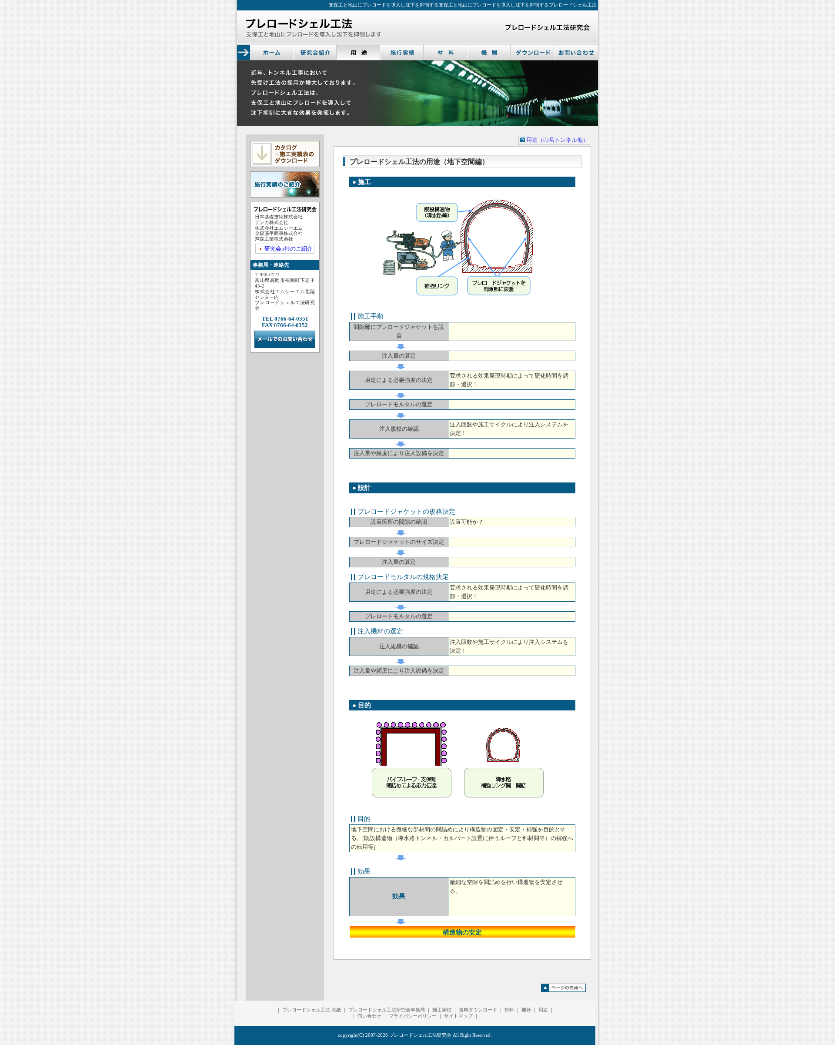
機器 (526, 1010)
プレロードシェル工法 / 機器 (489, 52)
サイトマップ (458, 1016)
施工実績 (441, 1010)
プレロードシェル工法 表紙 (311, 1010)
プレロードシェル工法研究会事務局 (386, 1010)
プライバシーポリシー (413, 1016)
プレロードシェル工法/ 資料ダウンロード (532, 52)
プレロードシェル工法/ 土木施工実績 (402, 52)
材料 (509, 1010)
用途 (543, 1010)
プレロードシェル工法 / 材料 (446, 52)
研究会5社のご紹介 (288, 248)
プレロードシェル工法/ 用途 (359, 52)
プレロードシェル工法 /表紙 (272, 52)
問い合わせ (369, 1016)
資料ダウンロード (478, 1010)
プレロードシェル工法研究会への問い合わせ (576, 52)
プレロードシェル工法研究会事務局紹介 (315, 52)
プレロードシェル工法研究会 (420, 1035)
